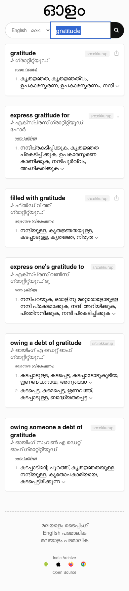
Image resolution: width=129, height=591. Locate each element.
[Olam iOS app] (58, 565)
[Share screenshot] (116, 53)
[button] (117, 86)
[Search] (117, 30)
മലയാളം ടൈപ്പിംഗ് (64, 525)
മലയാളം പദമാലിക (64, 540)
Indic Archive (64, 557)
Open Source (64, 572)
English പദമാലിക (64, 532)
